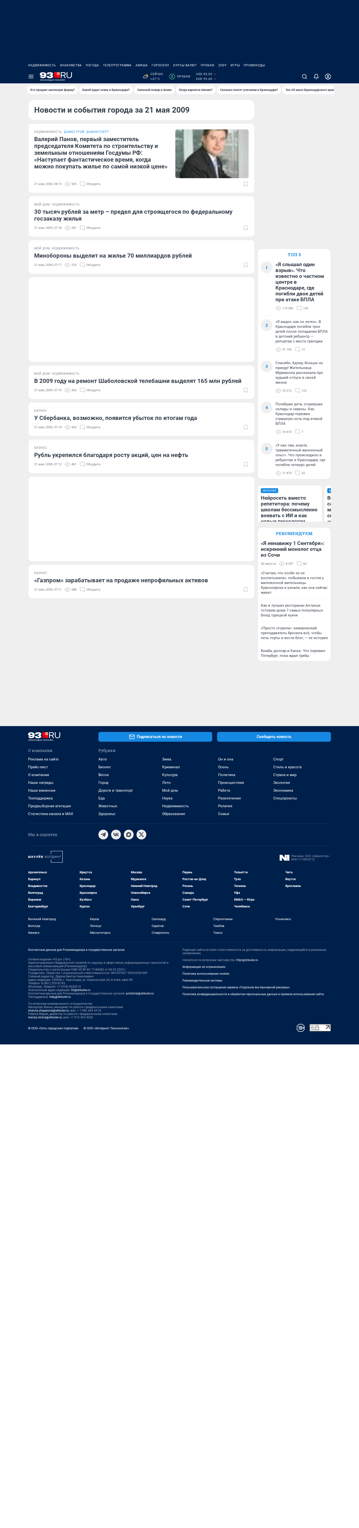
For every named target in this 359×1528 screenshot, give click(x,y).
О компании (38, 775)
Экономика (283, 790)
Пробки (207, 65)
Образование (173, 814)
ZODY (222, 65)
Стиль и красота (287, 767)
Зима (166, 759)
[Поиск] (304, 76)
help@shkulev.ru (60, 997)
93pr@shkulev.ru (247, 960)
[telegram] (103, 834)
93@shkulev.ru (80, 990)
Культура (170, 775)
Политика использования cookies (205, 973)
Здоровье (106, 814)
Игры (235, 65)
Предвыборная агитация (49, 806)
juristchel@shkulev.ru (140, 993)
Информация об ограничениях (203, 967)
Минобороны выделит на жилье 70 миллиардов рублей (113, 255)
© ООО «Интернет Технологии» (106, 1028)
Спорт (278, 759)
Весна (103, 775)
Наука (167, 798)
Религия (225, 806)
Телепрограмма (117, 65)
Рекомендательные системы (202, 980)
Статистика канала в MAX (50, 814)
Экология (281, 782)
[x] (141, 834)
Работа (224, 790)
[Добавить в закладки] (246, 184)
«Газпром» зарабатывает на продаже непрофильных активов (121, 580)
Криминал (171, 767)
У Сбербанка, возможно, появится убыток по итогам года (115, 418)
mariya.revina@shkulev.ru (45, 1017)
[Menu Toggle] (31, 76)
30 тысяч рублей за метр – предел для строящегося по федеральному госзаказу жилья (133, 215)
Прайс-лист (38, 767)
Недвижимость (42, 65)
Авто (102, 759)
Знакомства (71, 65)
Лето (166, 782)
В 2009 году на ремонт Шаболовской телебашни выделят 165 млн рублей (138, 381)
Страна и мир (284, 775)
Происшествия (231, 782)
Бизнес (104, 767)
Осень (223, 767)
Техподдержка (40, 798)
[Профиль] (328, 76)
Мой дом (170, 790)
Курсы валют (185, 65)
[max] (129, 834)
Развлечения (229, 798)
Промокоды (254, 65)
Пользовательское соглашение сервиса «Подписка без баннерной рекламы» (236, 987)
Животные (107, 806)
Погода (92, 65)
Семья (223, 814)
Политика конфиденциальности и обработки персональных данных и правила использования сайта (253, 994)
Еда (101, 798)
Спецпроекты (285, 798)
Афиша (142, 65)
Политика (226, 775)
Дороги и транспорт (115, 790)
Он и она (225, 759)
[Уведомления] (316, 76)
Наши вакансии (41, 790)
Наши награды (40, 782)
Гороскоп (160, 65)
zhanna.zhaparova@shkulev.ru (48, 1010)
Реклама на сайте (43, 759)
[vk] (116, 834)
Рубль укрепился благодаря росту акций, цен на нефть (111, 455)
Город (103, 782)
